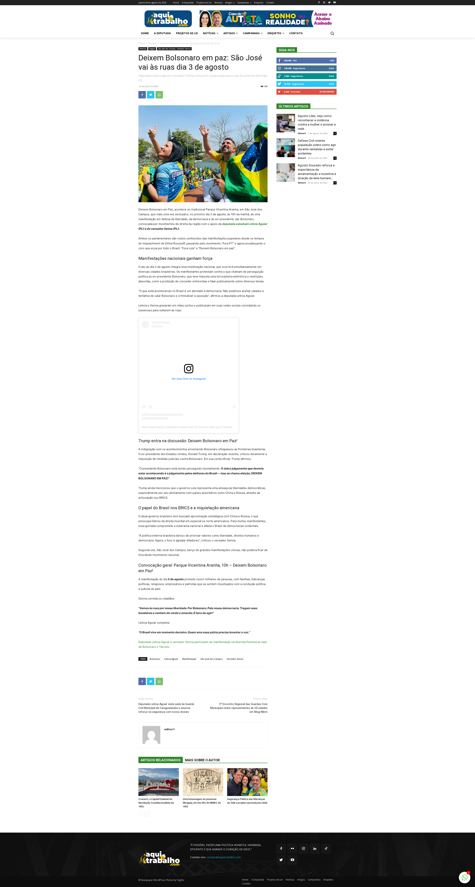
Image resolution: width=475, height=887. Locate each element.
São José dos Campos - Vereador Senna (174, 48)
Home (141, 43)
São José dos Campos (211, 658)
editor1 (169, 729)
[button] (332, 33)
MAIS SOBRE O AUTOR (202, 760)
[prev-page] (140, 814)
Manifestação (189, 658)
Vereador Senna (235, 658)
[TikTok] (326, 848)
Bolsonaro (155, 658)
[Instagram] (324, 3)
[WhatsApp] (159, 94)
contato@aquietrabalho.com (224, 857)
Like (332, 60)
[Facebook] (319, 3)
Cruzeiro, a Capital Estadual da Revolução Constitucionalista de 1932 (156, 803)
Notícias (152, 43)
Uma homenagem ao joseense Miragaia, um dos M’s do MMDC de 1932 (202, 803)
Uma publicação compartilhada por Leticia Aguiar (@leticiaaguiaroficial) (195, 427)
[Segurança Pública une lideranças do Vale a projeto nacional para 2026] (247, 782)
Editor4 (301, 133)
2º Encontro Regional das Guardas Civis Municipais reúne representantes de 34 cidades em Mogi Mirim (239, 708)
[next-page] (146, 814)
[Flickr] (292, 848)
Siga (331, 68)
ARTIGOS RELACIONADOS (161, 760)
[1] (465, 879)
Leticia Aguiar (171, 658)
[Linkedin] (314, 848)
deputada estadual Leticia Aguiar (244, 224)
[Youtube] (334, 3)
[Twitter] (329, 3)
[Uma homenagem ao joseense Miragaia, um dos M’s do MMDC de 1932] (203, 782)
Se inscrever (327, 91)
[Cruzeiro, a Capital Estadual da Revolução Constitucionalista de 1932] (158, 782)
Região (152, 48)
